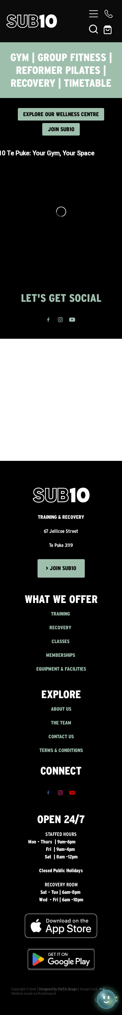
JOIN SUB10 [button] (61, 129)
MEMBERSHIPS (61, 655)
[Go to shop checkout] (108, 28)
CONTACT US (61, 736)
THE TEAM (61, 722)
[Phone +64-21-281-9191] (108, 13)
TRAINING (61, 613)
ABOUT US (61, 709)
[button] (93, 28)
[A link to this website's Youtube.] (72, 320)
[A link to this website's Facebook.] (48, 320)
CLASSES (61, 641)
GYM (21, 57)
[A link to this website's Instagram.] (60, 320)
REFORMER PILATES (58, 70)
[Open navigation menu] (93, 13)
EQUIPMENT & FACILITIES (61, 669)
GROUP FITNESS (72, 57)
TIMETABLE (87, 83)
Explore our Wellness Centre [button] (61, 114)
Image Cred (88, 989)
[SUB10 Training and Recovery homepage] (46, 21)
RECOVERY (33, 83)
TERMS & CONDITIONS (61, 750)
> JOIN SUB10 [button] (61, 568)
